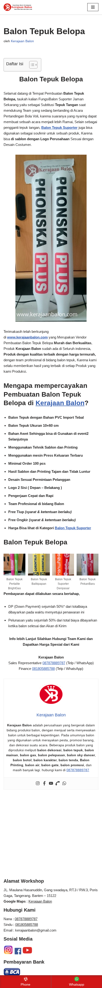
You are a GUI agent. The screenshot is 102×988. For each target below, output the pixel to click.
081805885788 (43, 669)
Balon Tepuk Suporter (73, 528)
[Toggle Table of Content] (31, 65)
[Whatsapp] (64, 783)
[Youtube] (51, 783)
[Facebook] (44, 783)
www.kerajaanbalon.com (27, 337)
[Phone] (58, 783)
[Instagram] (38, 783)
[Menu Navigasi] (92, 7)
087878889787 (53, 663)
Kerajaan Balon (22, 41)
